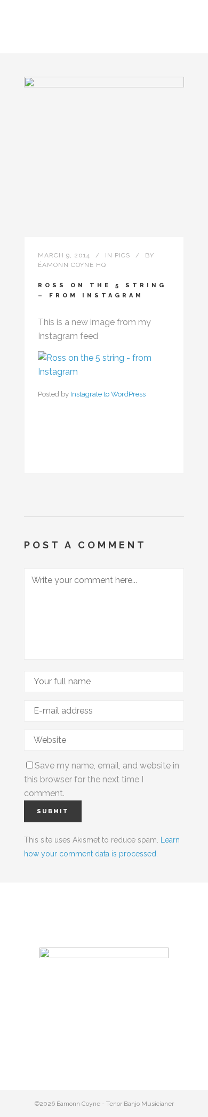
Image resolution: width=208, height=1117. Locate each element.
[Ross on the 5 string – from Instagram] (104, 157)
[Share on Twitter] (60, 452)
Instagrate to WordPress (108, 394)
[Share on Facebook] (43, 452)
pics (122, 255)
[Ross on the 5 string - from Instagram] (104, 372)
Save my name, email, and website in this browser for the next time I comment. (101, 779)
